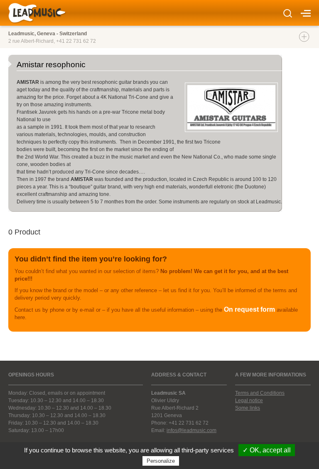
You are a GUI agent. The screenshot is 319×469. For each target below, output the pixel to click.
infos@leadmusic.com (191, 430)
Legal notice (249, 400)
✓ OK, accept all (267, 450)
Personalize (161, 461)
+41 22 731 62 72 (76, 41)
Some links (247, 408)
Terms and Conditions (260, 393)
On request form (249, 309)
